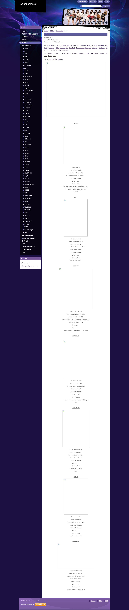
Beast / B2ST (28, 76)
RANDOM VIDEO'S (28, 247)
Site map (93, 601)
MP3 (23, 244)
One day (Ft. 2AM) (84, 53)
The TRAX (27, 210)
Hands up (94, 45)
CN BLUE (27, 102)
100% (26, 48)
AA (25, 68)
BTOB (26, 93)
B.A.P (26, 71)
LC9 (25, 142)
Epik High (27, 116)
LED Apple (27, 144)
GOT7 (26, 130)
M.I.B (26, 150)
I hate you (51, 48)
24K (25, 51)
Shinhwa (27, 181)
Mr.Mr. (26, 159)
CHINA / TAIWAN (28, 37)
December (27, 108)
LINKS (24, 252)
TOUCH (27, 215)
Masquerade (73, 53)
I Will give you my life (62, 48)
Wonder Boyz (28, 230)
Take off (101, 53)
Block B (26, 85)
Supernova (27, 198)
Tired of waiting (59, 59)
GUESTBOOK (27, 249)
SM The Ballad (29, 184)
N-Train (26, 164)
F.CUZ (26, 122)
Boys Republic (28, 91)
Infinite (26, 136)
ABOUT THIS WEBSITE (30, 34)
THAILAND (26, 241)
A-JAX (26, 62)
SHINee (26, 178)
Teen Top (27, 204)
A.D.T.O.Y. (58, 45)
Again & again (65, 45)
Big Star (26, 82)
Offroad (26, 170)
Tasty (26, 201)
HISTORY (27, 133)
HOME (24, 31)
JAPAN (24, 39)
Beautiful (49, 53)
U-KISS (26, 224)
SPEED (26, 190)
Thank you (102, 48)
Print (100, 601)
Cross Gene (28, 105)
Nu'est (26, 167)
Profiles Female (28, 235)
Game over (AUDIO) (85, 45)
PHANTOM (28, 173)
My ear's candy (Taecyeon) (83, 48)
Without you (65, 50)
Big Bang (27, 79)
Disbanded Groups (29, 238)
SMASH (27, 187)
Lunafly (26, 147)
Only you (94, 48)
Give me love (56, 53)
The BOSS (27, 207)
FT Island (27, 127)
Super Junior (28, 195)
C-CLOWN (27, 99)
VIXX (26, 227)
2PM (25, 56)
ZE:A (26, 232)
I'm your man (65, 53)
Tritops (26, 218)
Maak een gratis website (27, 604)
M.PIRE (26, 153)
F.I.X (25, 125)
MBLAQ (26, 156)
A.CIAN (26, 59)
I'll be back (72, 48)
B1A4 (26, 74)
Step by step (94, 53)
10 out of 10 (50, 45)
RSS (106, 601)
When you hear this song (54, 50)
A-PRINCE (27, 65)
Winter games (52, 56)
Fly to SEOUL (74, 45)
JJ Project (27, 139)
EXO (25, 119)
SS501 (26, 193)
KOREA (24, 42)
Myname (27, 161)
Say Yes (27, 176)
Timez (26, 213)
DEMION (27, 110)
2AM (25, 54)
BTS (25, 96)
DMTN (26, 113)
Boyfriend (27, 88)
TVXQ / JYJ (28, 221)
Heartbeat (101, 45)
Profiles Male (27, 45)
